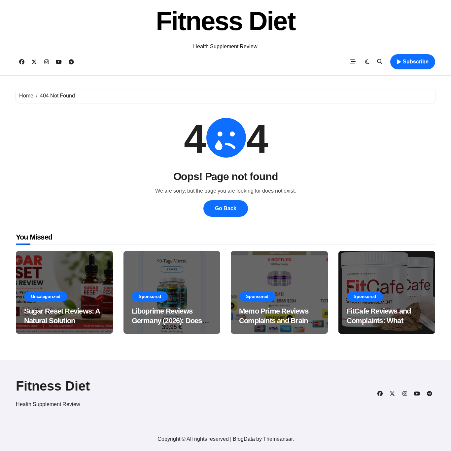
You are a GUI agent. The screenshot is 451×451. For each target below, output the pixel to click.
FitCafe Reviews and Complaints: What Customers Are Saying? (384, 320)
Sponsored (150, 296)
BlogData (244, 439)
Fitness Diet (225, 21)
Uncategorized (45, 296)
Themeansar (278, 439)
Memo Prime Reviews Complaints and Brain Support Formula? (273, 320)
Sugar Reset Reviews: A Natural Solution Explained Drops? (62, 320)
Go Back (225, 208)
